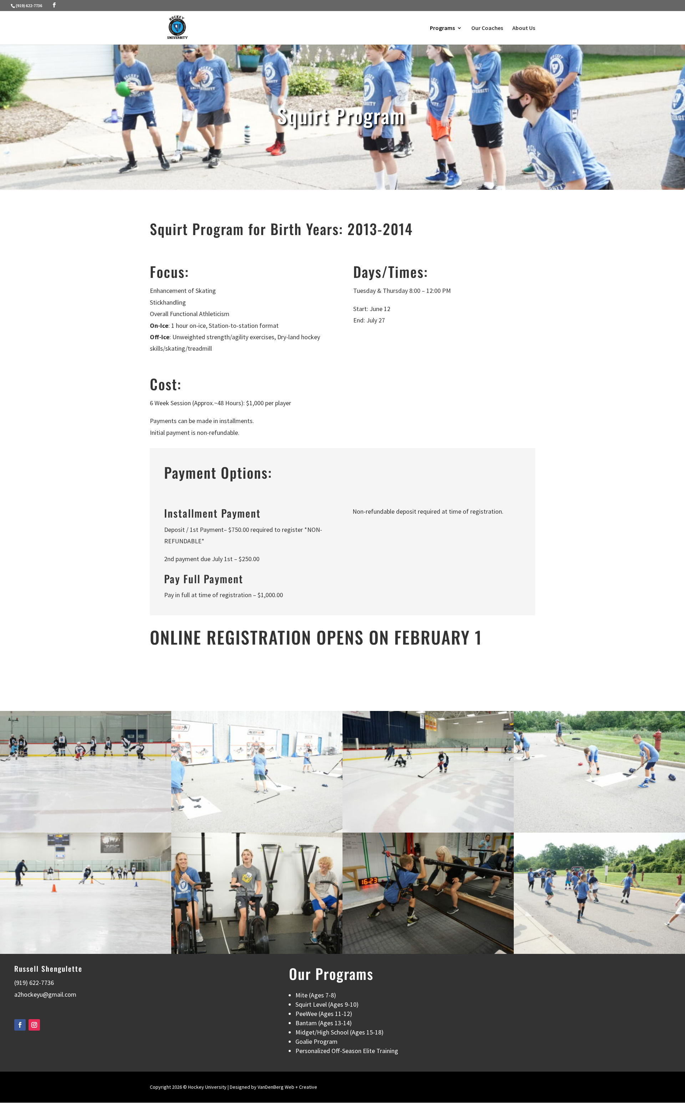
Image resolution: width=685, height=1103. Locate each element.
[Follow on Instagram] (34, 1025)
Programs (442, 28)
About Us (523, 28)
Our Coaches (487, 28)
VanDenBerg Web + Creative (287, 1087)
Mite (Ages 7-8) (315, 995)
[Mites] (599, 951)
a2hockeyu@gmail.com (45, 994)
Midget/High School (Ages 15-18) (339, 1032)
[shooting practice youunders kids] (599, 830)
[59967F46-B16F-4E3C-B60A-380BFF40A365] (85, 951)
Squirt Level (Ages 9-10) (327, 1004)
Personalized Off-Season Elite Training (346, 1051)
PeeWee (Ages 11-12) (323, 1014)
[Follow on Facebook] (20, 1025)
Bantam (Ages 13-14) (323, 1023)
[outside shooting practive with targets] (256, 830)
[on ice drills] (85, 830)
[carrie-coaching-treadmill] (428, 951)
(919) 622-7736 (29, 5)
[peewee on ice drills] (428, 830)
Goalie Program (316, 1041)
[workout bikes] (256, 951)
